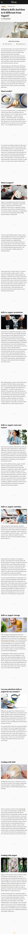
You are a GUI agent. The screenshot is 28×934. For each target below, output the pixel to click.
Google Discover (21, 44)
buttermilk (22, 809)
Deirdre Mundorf (6, 18)
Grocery (4, 6)
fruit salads (4, 885)
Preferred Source (8, 44)
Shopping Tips (11, 6)
